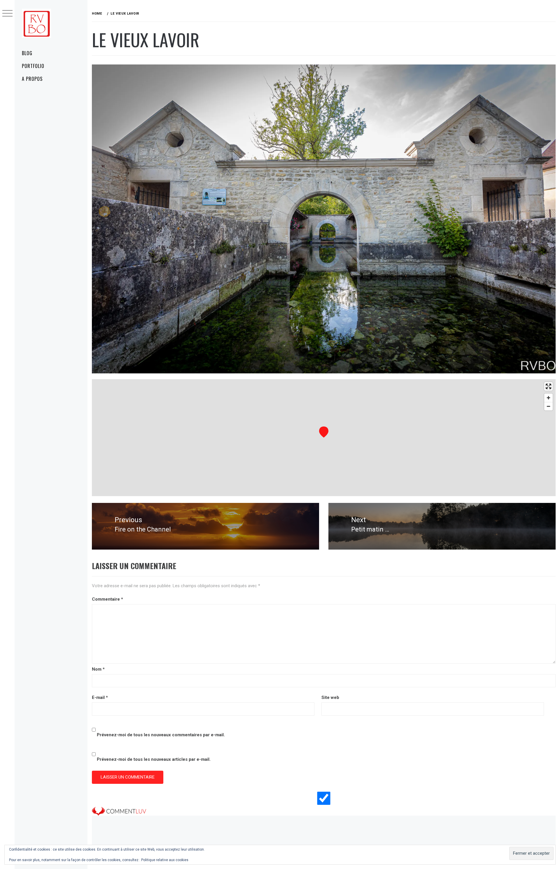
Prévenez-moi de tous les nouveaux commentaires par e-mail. (161, 734)
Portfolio (33, 65)
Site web (330, 697)
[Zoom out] (548, 406)
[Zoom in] (548, 398)
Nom (98, 669)
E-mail (100, 697)
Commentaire (107, 599)
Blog (27, 53)
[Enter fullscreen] (548, 386)
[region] (324, 437)
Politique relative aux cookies (164, 860)
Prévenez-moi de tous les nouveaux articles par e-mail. (154, 759)
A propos (32, 78)
